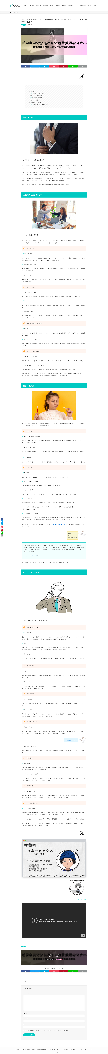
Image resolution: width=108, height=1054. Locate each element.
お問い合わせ (72, 1049)
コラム (61, 1049)
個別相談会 (27, 1049)
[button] (25, 66)
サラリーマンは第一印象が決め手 (40, 104)
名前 (25, 1013)
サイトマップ (90, 1049)
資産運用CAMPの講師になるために (39, 1049)
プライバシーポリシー (81, 1049)
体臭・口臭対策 (33, 100)
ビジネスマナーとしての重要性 (39, 93)
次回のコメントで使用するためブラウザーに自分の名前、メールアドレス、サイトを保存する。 (47, 1030)
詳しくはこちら (82, 899)
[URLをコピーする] (82, 66)
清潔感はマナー (33, 91)
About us (50, 1049)
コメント (26, 994)
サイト (24, 1024)
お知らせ (66, 1049)
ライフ (24, 24)
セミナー (56, 1049)
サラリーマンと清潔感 (35, 102)
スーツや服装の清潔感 (37, 97)
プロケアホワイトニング (30, 556)
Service (22, 1049)
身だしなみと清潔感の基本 (36, 95)
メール (25, 1019)
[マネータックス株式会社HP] (15, 5)
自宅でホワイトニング (71, 740)
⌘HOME (17, 1049)
